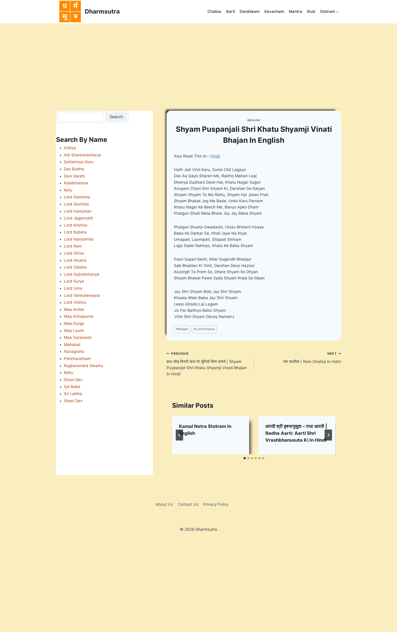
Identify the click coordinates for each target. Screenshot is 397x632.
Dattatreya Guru (79, 162)
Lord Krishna (204, 329)
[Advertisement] (198, 58)
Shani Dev (73, 379)
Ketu (68, 190)
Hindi (215, 156)
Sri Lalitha (73, 393)
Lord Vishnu (75, 302)
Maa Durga (74, 323)
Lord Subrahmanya (81, 274)
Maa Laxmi (74, 330)
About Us (164, 504)
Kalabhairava (76, 183)
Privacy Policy (215, 504)
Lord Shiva (74, 253)
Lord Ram (73, 246)
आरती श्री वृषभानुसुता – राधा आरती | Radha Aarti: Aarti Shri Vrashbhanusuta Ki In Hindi (296, 433)
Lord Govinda (76, 204)
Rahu (68, 372)
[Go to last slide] (179, 435)
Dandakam (250, 11)
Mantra (295, 11)
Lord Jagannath (78, 218)
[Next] (328, 435)
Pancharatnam (77, 358)
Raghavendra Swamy (83, 365)
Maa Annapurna (78, 316)
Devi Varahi (74, 176)
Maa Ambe (74, 309)
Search (116, 116)
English (253, 120)
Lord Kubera (75, 232)
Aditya (70, 148)
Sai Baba (72, 386)
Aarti (230, 11)
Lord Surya (74, 281)
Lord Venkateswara (82, 295)
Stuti (311, 11)
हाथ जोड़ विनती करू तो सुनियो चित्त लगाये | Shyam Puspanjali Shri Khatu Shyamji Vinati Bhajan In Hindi (207, 364)
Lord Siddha (75, 267)
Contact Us (188, 504)
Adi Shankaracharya (82, 155)
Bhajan (182, 329)
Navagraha (74, 351)
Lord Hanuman (77, 211)
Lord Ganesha (77, 197)
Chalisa (214, 11)
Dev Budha (74, 169)
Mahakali (72, 344)
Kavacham (274, 11)
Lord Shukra (75, 260)
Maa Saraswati (77, 337)
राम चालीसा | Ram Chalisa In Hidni (312, 358)
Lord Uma (73, 288)
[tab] (245, 458)
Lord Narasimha (79, 239)
